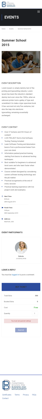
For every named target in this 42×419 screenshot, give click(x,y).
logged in (15, 275)
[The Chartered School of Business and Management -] (11, 5)
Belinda (21, 256)
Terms (17, 395)
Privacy (26, 395)
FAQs (34, 395)
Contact (5, 398)
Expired (21, 330)
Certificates (6, 395)
